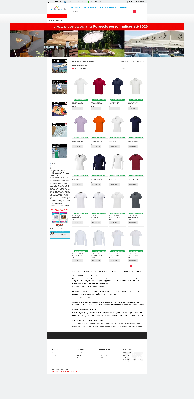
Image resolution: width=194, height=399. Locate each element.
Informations (127, 349)
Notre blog (103, 357)
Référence (75, 103)
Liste (76, 69)
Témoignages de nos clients (57, 229)
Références (80, 354)
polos (101, 280)
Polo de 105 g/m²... (114, 216)
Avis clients (80, 355)
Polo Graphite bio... (96, 102)
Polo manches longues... (97, 178)
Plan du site (104, 352)
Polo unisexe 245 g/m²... (78, 253)
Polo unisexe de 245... (97, 253)
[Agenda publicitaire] (60, 149)
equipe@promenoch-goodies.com (76, 1)
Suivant (143, 266)
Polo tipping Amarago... (78, 216)
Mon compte (104, 355)
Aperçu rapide (84, 109)
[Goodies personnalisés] (60, 86)
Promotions (56, 352)
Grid (73, 69)
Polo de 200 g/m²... (133, 102)
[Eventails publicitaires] (60, 107)
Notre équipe (80, 352)
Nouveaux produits (58, 354)
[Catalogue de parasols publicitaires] (60, 65)
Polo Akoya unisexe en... (78, 140)
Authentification (105, 354)
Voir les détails (77, 108)
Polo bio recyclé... (77, 102)
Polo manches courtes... (97, 140)
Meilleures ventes (58, 355)
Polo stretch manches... (134, 140)
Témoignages (80, 357)
